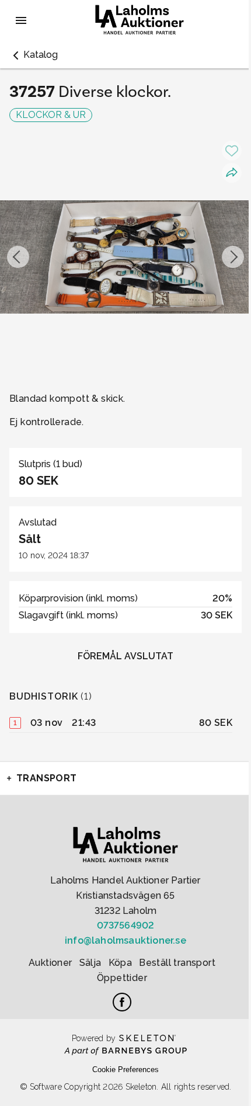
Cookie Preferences (125, 1069)
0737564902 (126, 925)
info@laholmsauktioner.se (125, 940)
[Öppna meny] (21, 20)
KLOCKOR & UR (51, 114)
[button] (33, 54)
